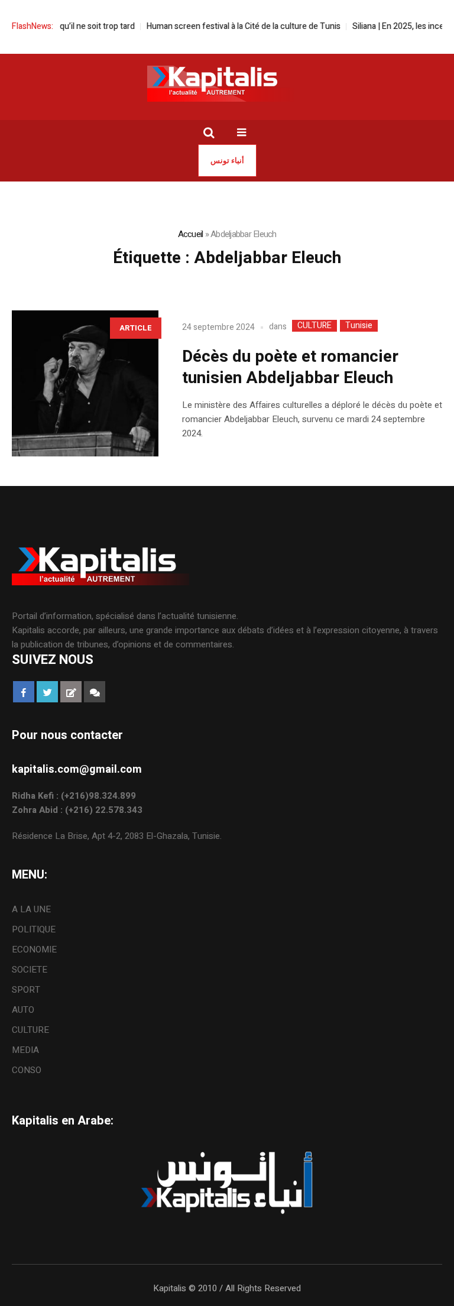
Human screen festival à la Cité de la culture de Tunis (233, 26)
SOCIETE (29, 969)
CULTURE (314, 326)
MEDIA (25, 1050)
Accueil (190, 234)
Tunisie (358, 326)
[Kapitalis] (227, 83)
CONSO (26, 1070)
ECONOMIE (34, 949)
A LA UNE (31, 909)
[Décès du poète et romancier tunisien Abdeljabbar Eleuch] (85, 383)
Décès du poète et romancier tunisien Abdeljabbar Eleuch (290, 367)
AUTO (23, 1009)
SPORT (26, 989)
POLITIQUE (34, 929)
